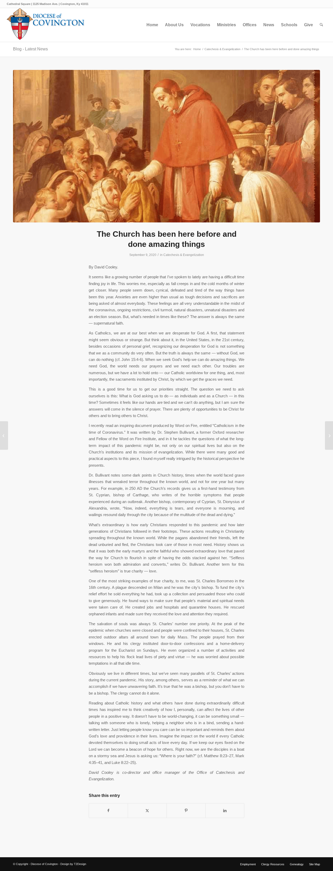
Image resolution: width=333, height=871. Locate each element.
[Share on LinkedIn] (225, 810)
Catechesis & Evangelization (183, 255)
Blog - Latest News (30, 49)
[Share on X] (147, 810)
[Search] (321, 25)
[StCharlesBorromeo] (166, 146)
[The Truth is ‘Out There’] (329, 435)
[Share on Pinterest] (186, 810)
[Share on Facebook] (108, 810)
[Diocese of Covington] (46, 25)
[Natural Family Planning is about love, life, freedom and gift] (4, 435)
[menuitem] (152, 25)
